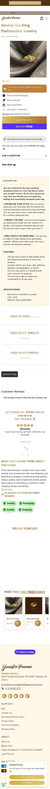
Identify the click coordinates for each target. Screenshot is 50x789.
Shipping (6, 114)
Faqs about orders (25, 353)
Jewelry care (20, 316)
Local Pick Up (7, 754)
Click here (34, 317)
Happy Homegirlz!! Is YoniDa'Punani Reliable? (22, 750)
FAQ (3, 709)
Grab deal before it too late (25, 3)
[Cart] (41, 18)
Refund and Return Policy (13, 717)
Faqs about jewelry (25, 333)
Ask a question (11, 155)
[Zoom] (42, 73)
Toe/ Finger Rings (32, 591)
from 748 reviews (23, 419)
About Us (5, 742)
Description (10, 181)
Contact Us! (6, 713)
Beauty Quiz (6, 746)
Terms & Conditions (10, 725)
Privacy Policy (7, 721)
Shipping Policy (8, 729)
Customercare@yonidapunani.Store (21, 684)
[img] (25, 416)
